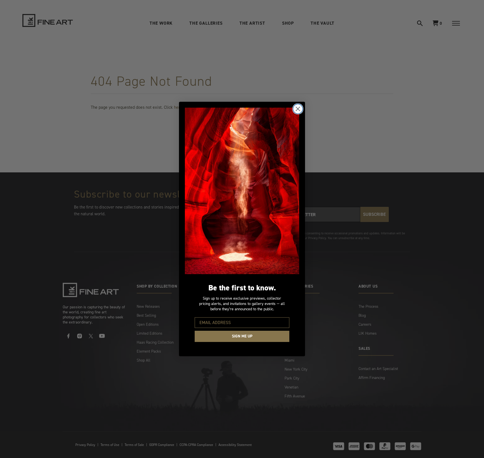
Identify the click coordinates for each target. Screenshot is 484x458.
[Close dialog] (298, 109)
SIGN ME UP (242, 336)
